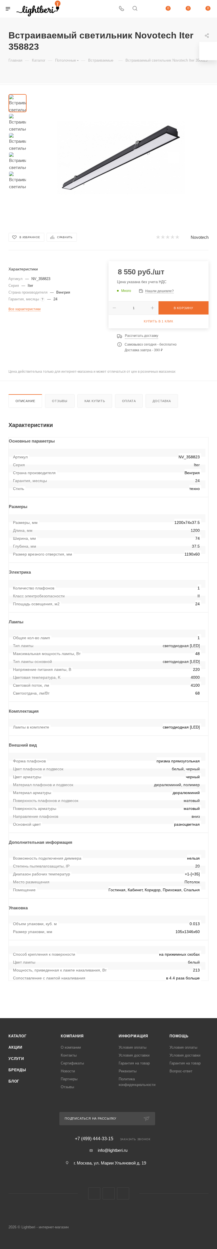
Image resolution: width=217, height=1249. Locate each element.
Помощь (179, 1036)
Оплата (129, 401)
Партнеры (69, 1079)
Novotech (200, 237)
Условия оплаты (132, 1047)
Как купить (94, 401)
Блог (13, 1081)
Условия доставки (134, 1055)
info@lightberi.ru (112, 1150)
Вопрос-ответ (181, 1071)
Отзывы (60, 401)
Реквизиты (127, 1071)
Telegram (109, 1193)
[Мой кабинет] (148, 8)
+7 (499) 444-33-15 (94, 1139)
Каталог (17, 1036)
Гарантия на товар (134, 1063)
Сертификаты (72, 1063)
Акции (15, 1047)
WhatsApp (123, 1193)
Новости (68, 1071)
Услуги (16, 1059)
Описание (25, 401)
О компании (71, 1047)
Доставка (162, 401)
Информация (133, 1036)
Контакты (69, 1055)
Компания (72, 1036)
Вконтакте (94, 1193)
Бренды (17, 1070)
